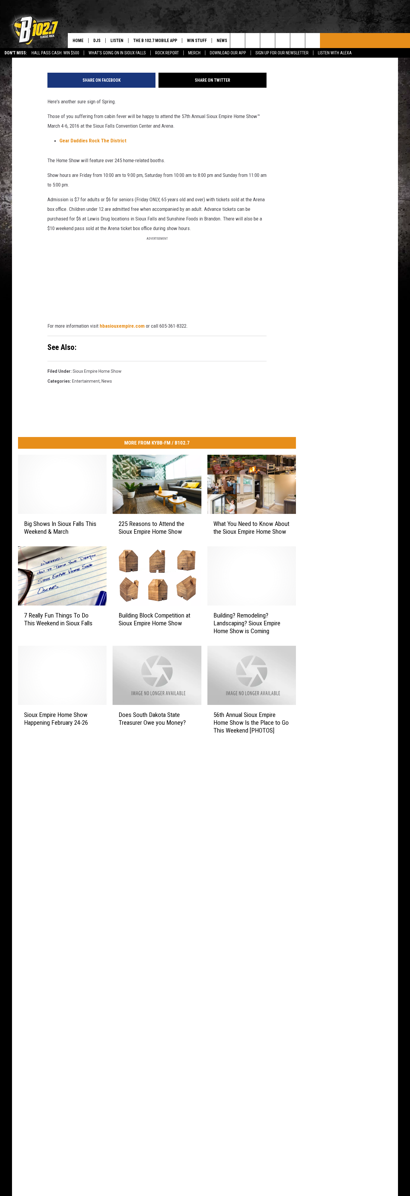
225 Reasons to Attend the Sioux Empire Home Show (151, 527)
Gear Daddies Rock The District (92, 141)
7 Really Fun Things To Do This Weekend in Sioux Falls (58, 619)
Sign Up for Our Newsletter (282, 52)
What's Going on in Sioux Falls (117, 52)
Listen (116, 40)
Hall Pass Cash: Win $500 (55, 52)
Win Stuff (197, 40)
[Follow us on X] (297, 40)
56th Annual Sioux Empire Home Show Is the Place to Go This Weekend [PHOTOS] (251, 722)
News (222, 40)
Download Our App (228, 52)
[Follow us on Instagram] (282, 40)
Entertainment (86, 381)
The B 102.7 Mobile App (155, 40)
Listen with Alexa (335, 52)
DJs (97, 40)
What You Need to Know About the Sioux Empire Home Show (251, 527)
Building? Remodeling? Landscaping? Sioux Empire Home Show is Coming (246, 623)
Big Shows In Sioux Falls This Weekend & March (60, 527)
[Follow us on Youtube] (312, 40)
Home (78, 40)
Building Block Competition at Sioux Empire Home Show (154, 619)
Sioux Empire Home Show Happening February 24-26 (56, 718)
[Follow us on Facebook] (267, 40)
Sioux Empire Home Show (97, 371)
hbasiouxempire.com (122, 326)
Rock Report (167, 52)
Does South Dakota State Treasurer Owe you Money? (152, 718)
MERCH (194, 52)
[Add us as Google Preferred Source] (252, 40)
